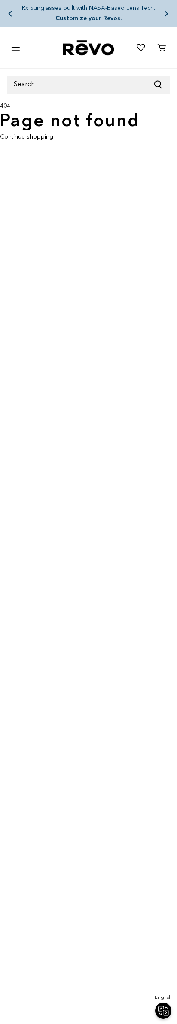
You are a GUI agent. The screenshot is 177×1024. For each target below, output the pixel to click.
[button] (10, 13)
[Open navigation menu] (15, 47)
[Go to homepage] (88, 47)
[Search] (161, 85)
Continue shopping (26, 137)
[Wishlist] (141, 47)
